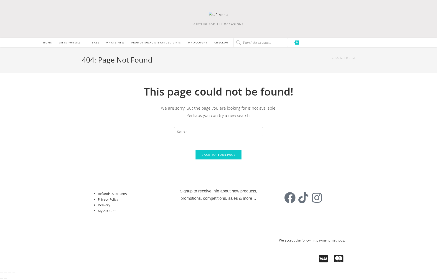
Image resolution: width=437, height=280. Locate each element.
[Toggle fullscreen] (5, 272)
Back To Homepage (218, 155)
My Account (107, 211)
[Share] (9, 272)
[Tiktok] (303, 197)
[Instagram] (317, 197)
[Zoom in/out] (1, 272)
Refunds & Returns (112, 194)
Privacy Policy (108, 199)
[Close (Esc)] (13, 272)
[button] (108, 226)
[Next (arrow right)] (5, 278)
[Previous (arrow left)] (1, 278)
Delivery (104, 205)
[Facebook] (290, 197)
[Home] (329, 58)
